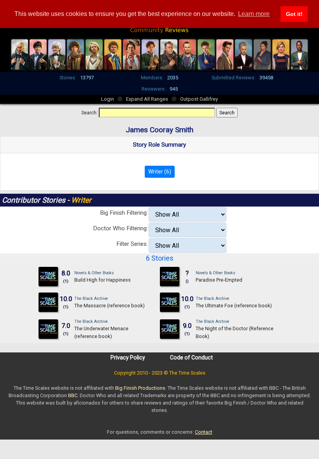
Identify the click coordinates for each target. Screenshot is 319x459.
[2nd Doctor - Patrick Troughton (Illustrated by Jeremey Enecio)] (38, 53)
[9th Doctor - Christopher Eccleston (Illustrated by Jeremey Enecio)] (187, 53)
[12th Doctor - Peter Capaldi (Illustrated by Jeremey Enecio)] (243, 53)
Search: (89, 113)
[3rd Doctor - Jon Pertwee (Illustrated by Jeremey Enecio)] (57, 53)
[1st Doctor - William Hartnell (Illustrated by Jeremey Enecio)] (20, 53)
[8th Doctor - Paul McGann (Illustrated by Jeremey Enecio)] (150, 53)
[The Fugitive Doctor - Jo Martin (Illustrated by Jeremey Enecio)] (262, 53)
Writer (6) (159, 171)
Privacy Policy (127, 357)
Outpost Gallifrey (199, 99)
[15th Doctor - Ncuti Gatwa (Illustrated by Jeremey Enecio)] (299, 53)
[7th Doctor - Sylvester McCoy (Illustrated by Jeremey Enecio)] (131, 53)
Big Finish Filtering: (124, 212)
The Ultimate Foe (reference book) (234, 305)
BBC (72, 395)
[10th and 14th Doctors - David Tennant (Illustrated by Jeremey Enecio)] (206, 53)
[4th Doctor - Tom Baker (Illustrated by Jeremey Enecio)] (75, 53)
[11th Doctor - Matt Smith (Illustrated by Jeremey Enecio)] (225, 53)
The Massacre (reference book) (109, 305)
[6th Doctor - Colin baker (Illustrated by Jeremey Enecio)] (113, 53)
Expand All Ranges (147, 99)
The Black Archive (91, 298)
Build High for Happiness (102, 280)
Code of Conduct (191, 357)
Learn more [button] (254, 14)
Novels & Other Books (94, 272)
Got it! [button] (294, 14)
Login (107, 99)
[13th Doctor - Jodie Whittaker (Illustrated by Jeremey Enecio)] (281, 53)
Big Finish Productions (140, 388)
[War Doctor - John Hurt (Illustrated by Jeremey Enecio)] (169, 53)
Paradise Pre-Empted (219, 280)
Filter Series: (132, 243)
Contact (203, 432)
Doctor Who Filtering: (120, 228)
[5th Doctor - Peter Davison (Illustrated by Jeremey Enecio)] (94, 53)
